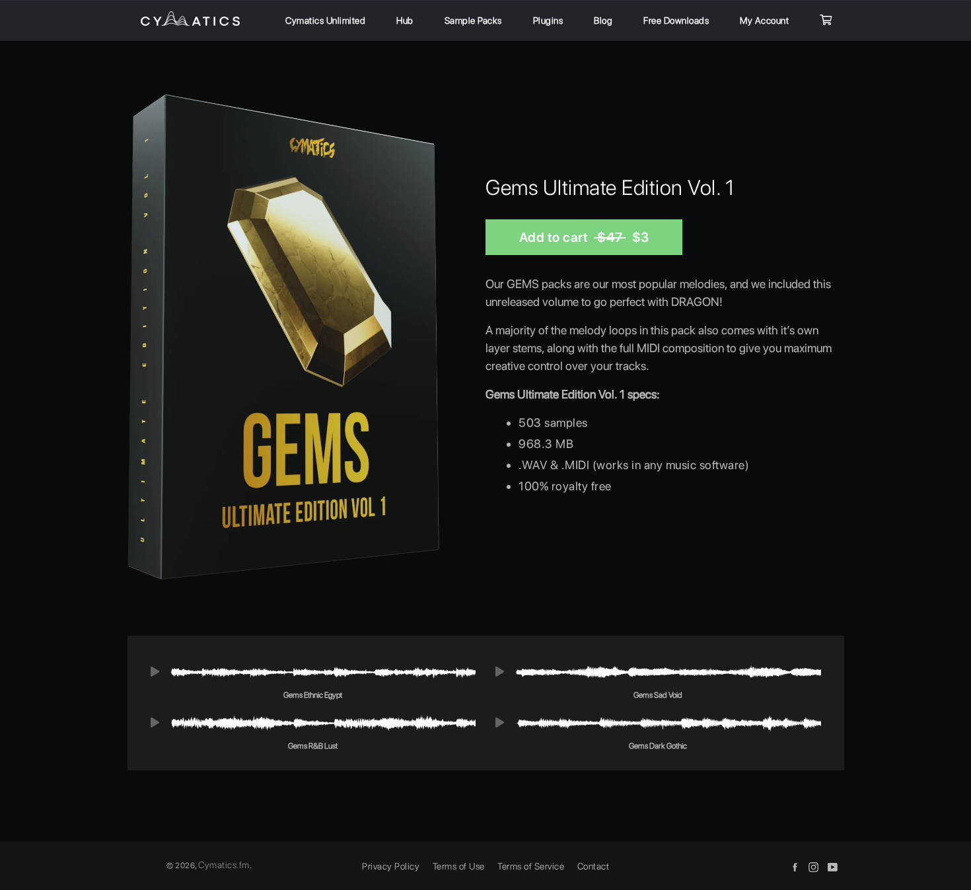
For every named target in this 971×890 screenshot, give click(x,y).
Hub (405, 20)
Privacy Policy (390, 866)
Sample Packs (473, 20)
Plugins (548, 20)
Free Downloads (676, 20)
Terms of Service (530, 866)
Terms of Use (459, 866)
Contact (593, 866)
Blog (603, 20)
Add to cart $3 (584, 237)
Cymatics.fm (224, 865)
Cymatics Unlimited (325, 20)
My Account (764, 20)
